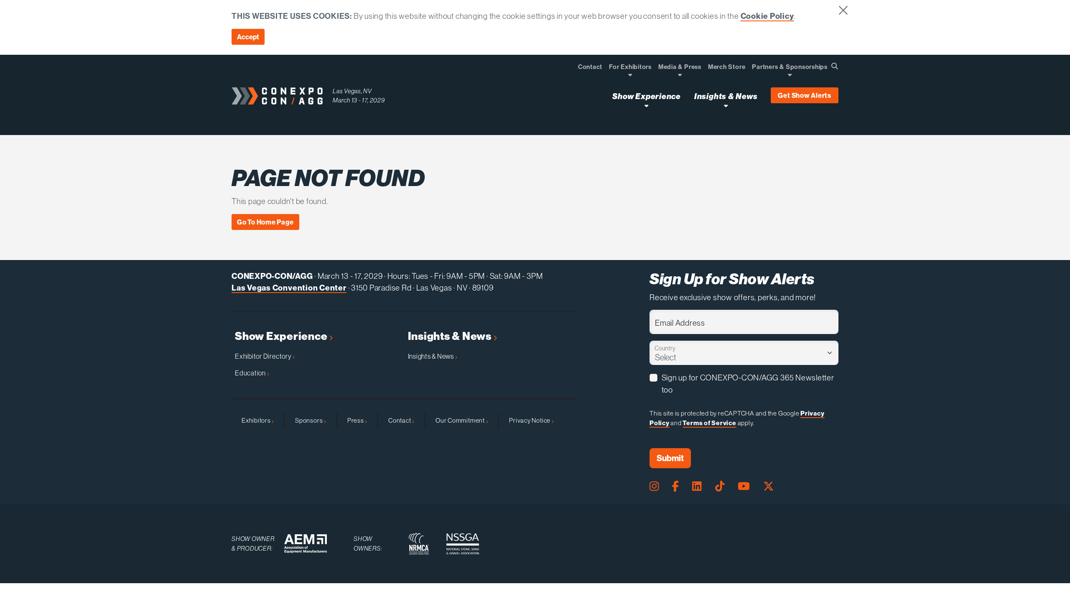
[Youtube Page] (744, 486)
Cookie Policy (767, 16)
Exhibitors (257, 420)
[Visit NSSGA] (463, 544)
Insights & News (451, 336)
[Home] (277, 96)
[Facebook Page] (675, 486)
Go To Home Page (265, 222)
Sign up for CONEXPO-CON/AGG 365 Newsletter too (748, 383)
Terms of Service (709, 423)
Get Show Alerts (804, 95)
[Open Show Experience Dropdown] (646, 105)
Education (251, 373)
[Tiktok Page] (719, 486)
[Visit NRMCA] (419, 544)
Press (356, 420)
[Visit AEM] (306, 544)
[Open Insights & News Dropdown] (726, 105)
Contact (400, 420)
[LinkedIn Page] (696, 486)
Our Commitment (461, 420)
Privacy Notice (530, 420)
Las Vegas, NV (352, 91)
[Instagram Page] (654, 486)
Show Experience (282, 336)
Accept (248, 37)
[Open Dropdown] (630, 74)
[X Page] (769, 486)
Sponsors (309, 420)
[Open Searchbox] (834, 66)
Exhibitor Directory (264, 356)
